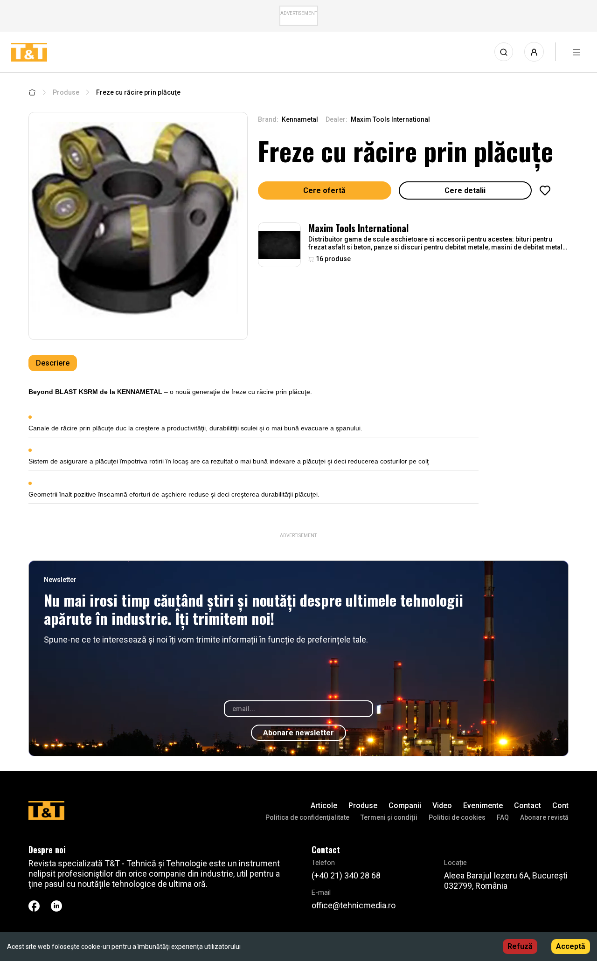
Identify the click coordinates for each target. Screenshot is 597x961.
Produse (66, 92)
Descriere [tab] (52, 363)
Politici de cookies (457, 817)
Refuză (520, 946)
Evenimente (483, 805)
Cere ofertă (324, 190)
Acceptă (570, 946)
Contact (527, 805)
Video (442, 805)
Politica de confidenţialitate (307, 817)
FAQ (503, 817)
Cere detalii (465, 190)
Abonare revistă (544, 817)
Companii (405, 805)
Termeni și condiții (389, 817)
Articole (324, 805)
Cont (560, 805)
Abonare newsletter (298, 732)
